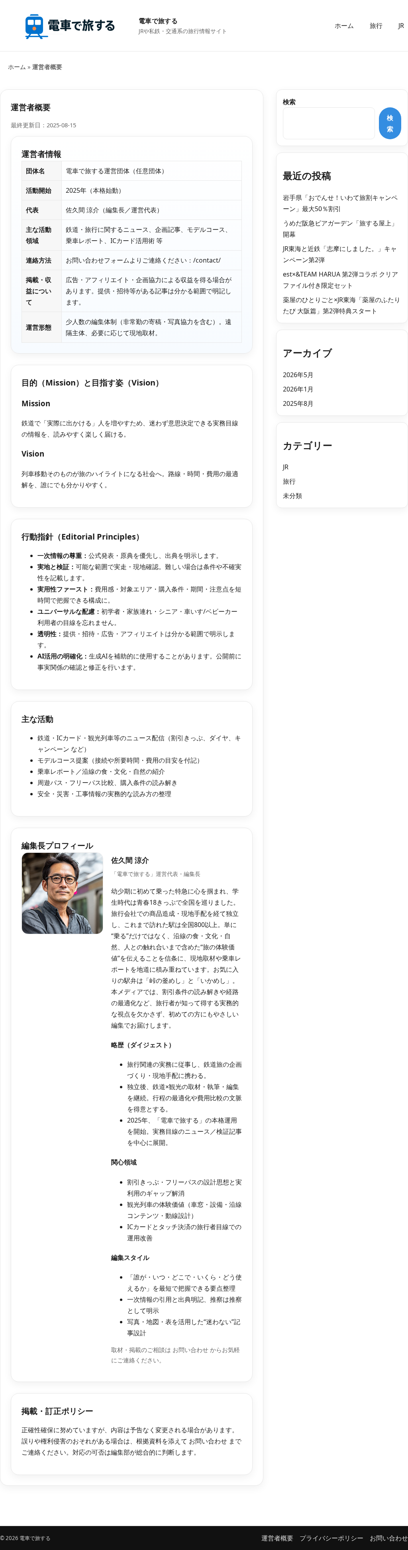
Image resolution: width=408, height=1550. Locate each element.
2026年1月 (298, 389)
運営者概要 (277, 1538)
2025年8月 (298, 403)
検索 (289, 101)
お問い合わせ (190, 1350)
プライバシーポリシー (331, 1538)
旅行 (376, 25)
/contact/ (207, 260)
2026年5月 (298, 374)
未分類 (292, 495)
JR (401, 25)
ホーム (344, 25)
